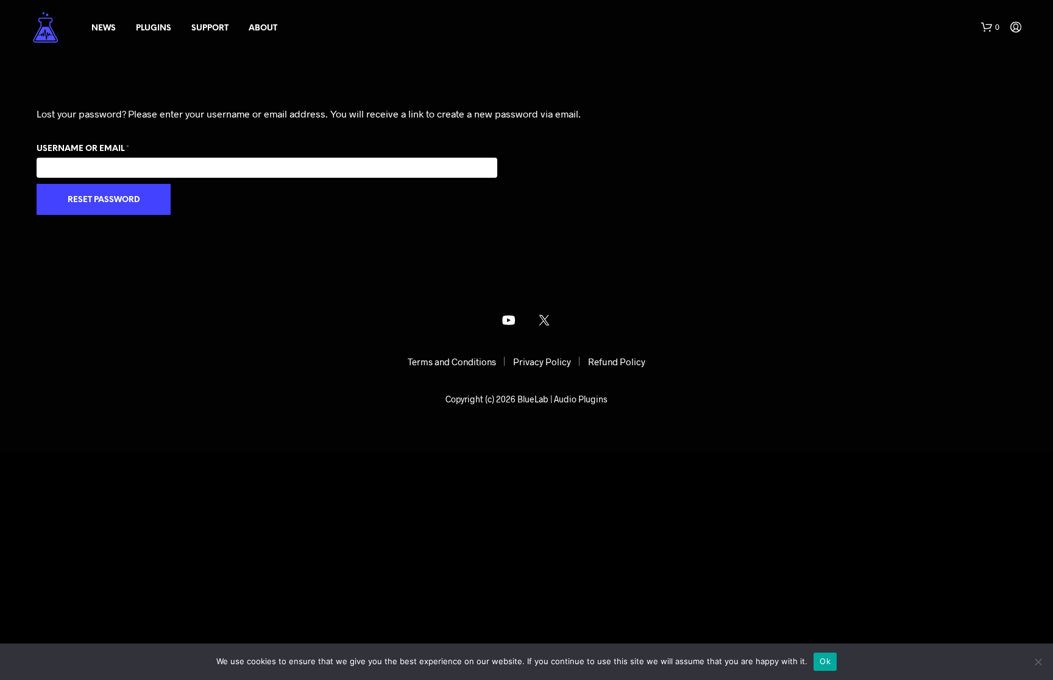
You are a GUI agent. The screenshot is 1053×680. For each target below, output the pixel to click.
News (103, 28)
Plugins (153, 28)
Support (210, 28)
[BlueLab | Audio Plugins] (509, 320)
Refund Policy (616, 361)
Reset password (104, 200)
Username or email (104, 148)
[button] (990, 27)
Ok (825, 661)
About (263, 28)
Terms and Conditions (452, 361)
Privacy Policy (542, 361)
